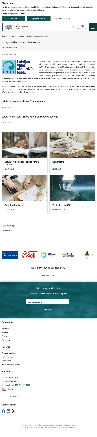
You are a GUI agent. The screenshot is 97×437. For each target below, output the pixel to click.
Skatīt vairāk (6, 107)
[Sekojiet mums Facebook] (3, 411)
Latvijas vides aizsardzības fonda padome (23, 101)
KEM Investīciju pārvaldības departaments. (18, 92)
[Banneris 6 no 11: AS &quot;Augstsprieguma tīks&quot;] (29, 254)
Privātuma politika (9, 353)
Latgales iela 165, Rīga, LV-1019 (17, 385)
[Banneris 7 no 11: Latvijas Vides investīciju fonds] (48, 254)
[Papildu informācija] (13, 389)
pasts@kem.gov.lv (12, 381)
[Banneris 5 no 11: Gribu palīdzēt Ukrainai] (10, 254)
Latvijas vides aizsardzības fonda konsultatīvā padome (30, 116)
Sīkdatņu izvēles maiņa (11, 364)
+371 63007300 (11, 377)
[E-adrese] (6, 390)
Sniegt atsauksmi (48, 275)
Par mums (6, 340)
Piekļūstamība (7, 357)
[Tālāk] (92, 254)
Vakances (5, 328)
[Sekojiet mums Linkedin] (8, 411)
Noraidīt (14, 18)
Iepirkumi (5, 332)
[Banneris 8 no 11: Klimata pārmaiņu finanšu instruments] (68, 254)
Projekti (5, 336)
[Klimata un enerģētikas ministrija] (16, 27)
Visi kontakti (13, 397)
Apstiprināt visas (38, 18)
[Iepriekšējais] (5, 254)
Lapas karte (6, 361)
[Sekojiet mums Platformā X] (13, 411)
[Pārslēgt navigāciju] (93, 27)
